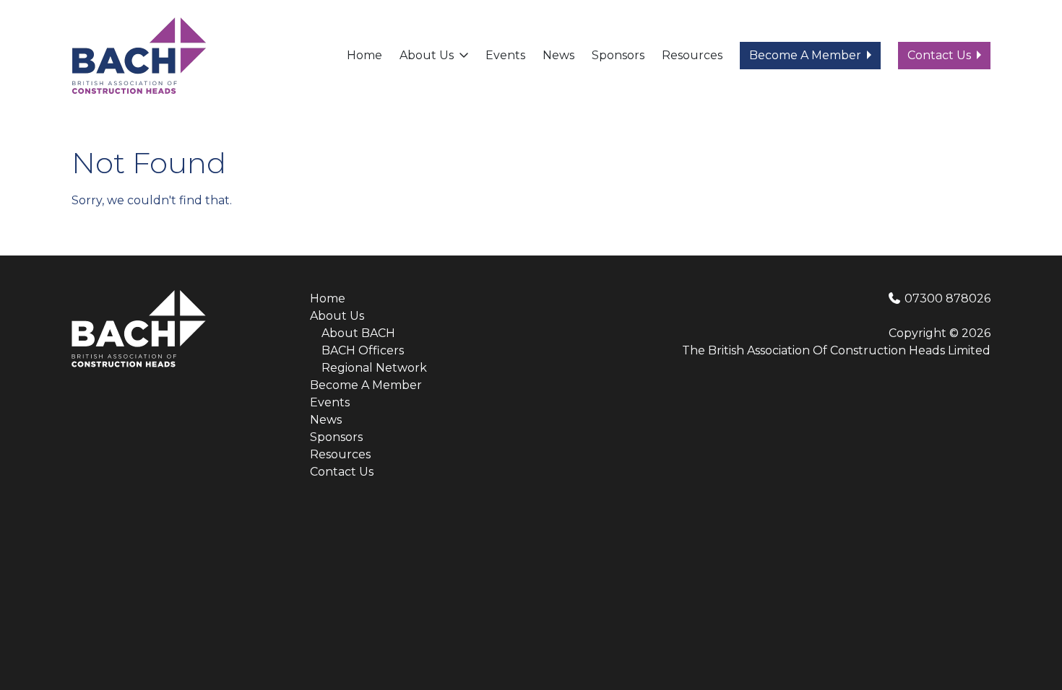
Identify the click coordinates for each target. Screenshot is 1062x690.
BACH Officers (362, 350)
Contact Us (939, 55)
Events (505, 55)
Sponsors (618, 55)
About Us (427, 55)
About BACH (358, 333)
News (558, 55)
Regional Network (374, 368)
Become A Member (805, 55)
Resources (692, 55)
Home (364, 55)
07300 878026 (946, 298)
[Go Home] (139, 54)
